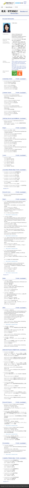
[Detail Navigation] (25, 3)
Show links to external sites (11, 214)
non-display (22, 78)
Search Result (9, 7)
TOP (2, 7)
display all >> (6, 188)
